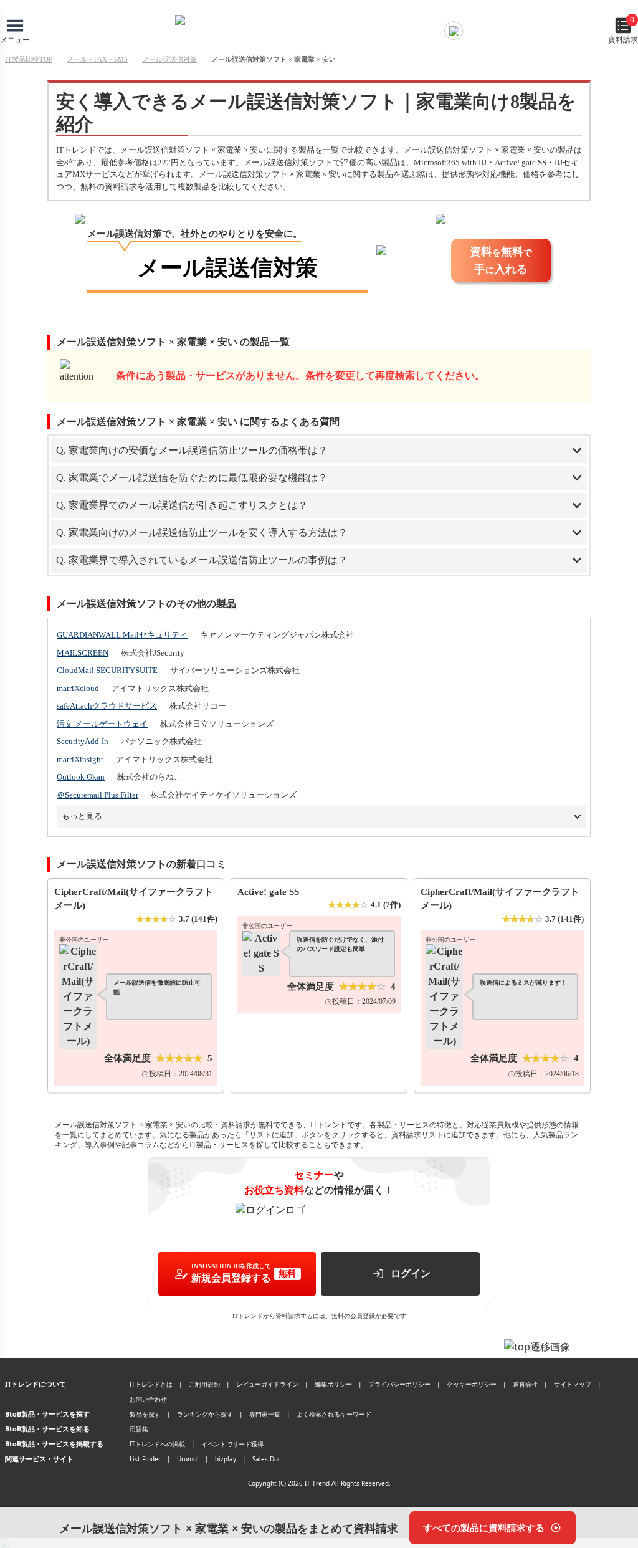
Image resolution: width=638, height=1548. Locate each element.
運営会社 (525, 1384)
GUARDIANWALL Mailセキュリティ (122, 634)
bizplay (225, 1459)
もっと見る (82, 816)
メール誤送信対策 (169, 59)
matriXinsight (80, 759)
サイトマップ (572, 1384)
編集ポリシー (333, 1384)
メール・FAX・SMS (97, 59)
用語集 (139, 1429)
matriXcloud (78, 688)
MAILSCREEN (82, 652)
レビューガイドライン (267, 1384)
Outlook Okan (81, 776)
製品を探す (145, 1414)
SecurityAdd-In (82, 741)
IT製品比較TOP (28, 59)
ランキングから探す (205, 1414)
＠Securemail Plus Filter (97, 795)
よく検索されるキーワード (334, 1414)
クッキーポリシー (472, 1384)
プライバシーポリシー (399, 1384)
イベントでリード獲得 (232, 1444)
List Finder (145, 1459)
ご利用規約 (204, 1384)
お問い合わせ (148, 1399)
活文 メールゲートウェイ (102, 724)
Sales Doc (266, 1459)
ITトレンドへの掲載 (157, 1444)
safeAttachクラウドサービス (107, 705)
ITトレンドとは (151, 1384)
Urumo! (188, 1459)
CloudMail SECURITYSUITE (107, 670)
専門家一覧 (264, 1414)
